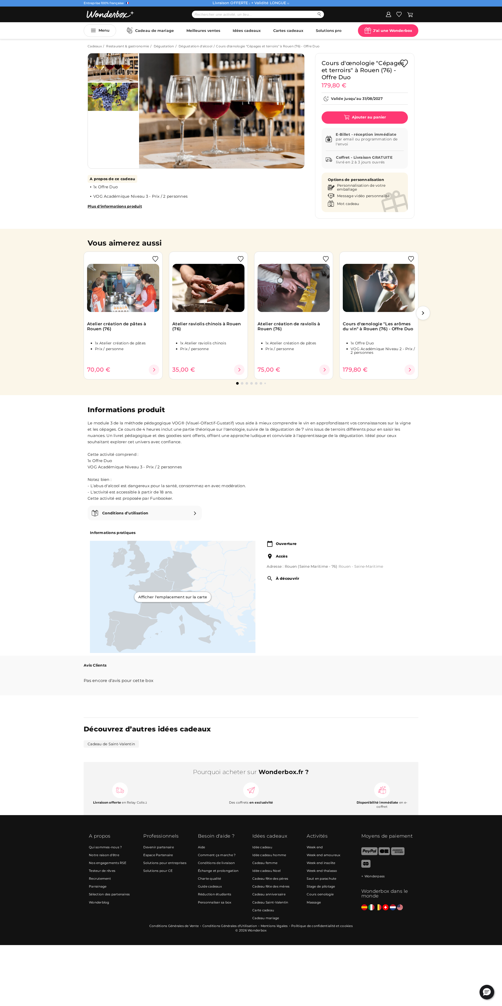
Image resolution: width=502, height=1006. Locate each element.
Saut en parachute (321, 878)
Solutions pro (328, 30)
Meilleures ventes (203, 30)
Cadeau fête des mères (270, 886)
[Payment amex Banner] (397, 854)
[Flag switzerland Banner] (386, 907)
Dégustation (164, 46)
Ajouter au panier (368, 117)
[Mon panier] (410, 14)
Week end (315, 847)
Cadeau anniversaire (269, 894)
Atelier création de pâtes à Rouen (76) (116, 326)
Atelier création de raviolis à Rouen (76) (289, 326)
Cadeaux (95, 46)
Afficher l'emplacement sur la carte (172, 596)
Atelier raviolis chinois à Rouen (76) (206, 326)
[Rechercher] (319, 14)
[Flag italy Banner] (371, 907)
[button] (149, 107)
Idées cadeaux (247, 30)
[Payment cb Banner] (384, 854)
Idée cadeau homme (269, 855)
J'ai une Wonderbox (392, 30)
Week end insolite (321, 863)
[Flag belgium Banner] (378, 907)
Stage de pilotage (321, 886)
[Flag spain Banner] (364, 907)
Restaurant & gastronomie (127, 46)
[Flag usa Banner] (400, 907)
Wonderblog (99, 902)
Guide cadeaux (210, 886)
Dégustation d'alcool (195, 46)
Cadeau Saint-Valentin (270, 902)
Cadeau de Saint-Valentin (111, 744)
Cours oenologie (320, 894)
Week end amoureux (323, 855)
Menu (104, 30)
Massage (314, 902)
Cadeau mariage (265, 918)
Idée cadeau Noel (266, 871)
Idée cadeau (262, 847)
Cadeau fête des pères (270, 878)
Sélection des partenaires (109, 894)
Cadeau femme (264, 863)
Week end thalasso (322, 871)
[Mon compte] (388, 14)
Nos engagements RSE (107, 863)
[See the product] (154, 370)
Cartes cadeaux (288, 30)
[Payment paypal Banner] (369, 854)
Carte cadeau (263, 910)
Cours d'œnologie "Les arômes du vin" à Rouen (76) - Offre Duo (378, 326)
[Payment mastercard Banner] (365, 866)
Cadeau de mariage (154, 30)
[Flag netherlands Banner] (393, 907)
